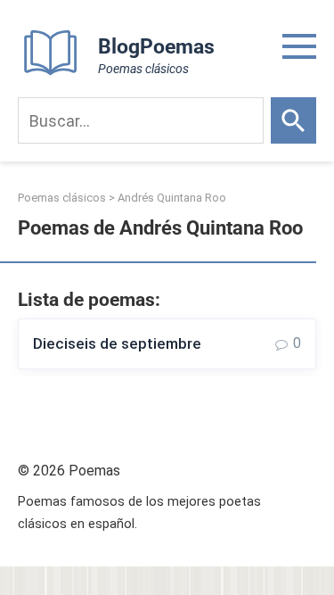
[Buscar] (293, 120)
